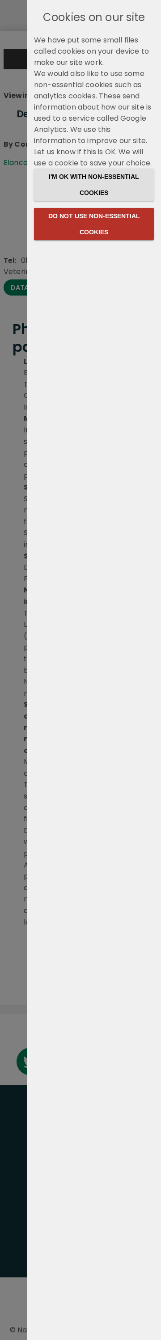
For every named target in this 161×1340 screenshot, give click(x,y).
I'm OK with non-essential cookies (94, 184)
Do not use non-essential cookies (94, 224)
